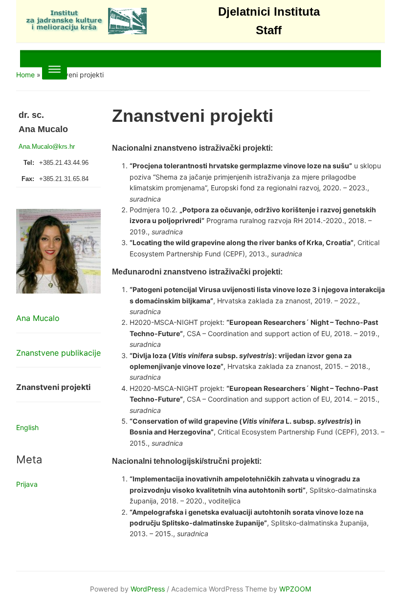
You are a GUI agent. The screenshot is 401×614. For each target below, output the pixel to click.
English (27, 427)
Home (25, 74)
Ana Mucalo (38, 318)
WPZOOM (295, 589)
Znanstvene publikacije (58, 353)
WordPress (148, 589)
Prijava (27, 484)
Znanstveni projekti (53, 387)
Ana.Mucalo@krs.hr (47, 146)
